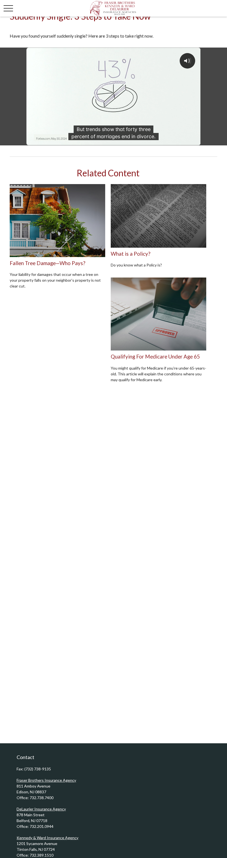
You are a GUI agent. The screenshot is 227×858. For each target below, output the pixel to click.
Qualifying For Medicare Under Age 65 (155, 357)
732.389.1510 (41, 855)
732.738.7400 (41, 797)
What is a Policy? (130, 254)
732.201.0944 (41, 826)
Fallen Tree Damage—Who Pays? (47, 263)
